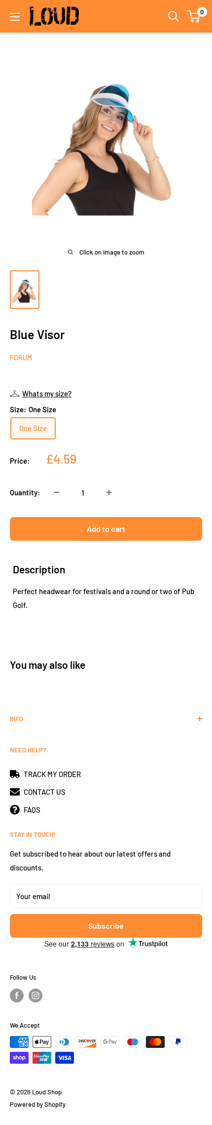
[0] (194, 16)
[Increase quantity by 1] (109, 492)
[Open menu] (15, 17)
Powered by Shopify (38, 1104)
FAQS (32, 809)
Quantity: (25, 492)
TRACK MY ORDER (52, 774)
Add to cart (106, 528)
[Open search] (173, 16)
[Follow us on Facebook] (17, 995)
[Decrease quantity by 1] (56, 492)
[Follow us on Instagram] (35, 995)
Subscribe (106, 925)
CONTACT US (45, 791)
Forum (21, 357)
